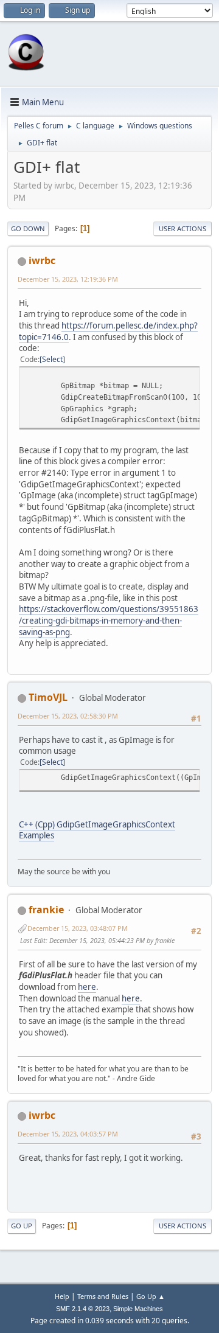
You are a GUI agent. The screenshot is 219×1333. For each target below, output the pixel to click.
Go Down (28, 228)
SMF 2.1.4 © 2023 (82, 1308)
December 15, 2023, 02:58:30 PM (68, 715)
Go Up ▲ (150, 1296)
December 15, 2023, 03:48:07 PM (77, 928)
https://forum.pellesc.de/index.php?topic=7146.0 (108, 331)
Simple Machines (138, 1308)
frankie (46, 909)
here (87, 986)
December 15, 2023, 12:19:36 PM (68, 279)
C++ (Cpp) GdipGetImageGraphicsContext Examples (97, 830)
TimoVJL (48, 697)
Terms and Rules (102, 1296)
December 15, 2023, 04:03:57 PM (68, 1133)
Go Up (21, 1225)
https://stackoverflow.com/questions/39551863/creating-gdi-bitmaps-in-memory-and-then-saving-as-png (108, 620)
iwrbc (42, 260)
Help (62, 1296)
